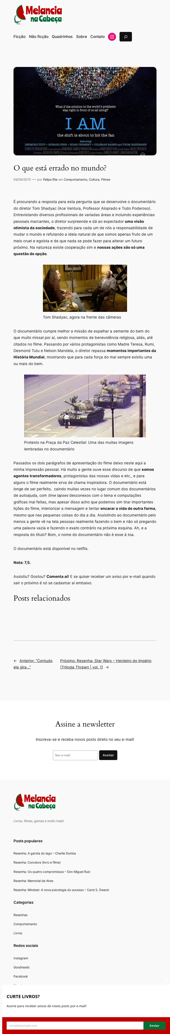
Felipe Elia (50, 179)
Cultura (94, 179)
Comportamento (75, 179)
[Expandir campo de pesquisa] (126, 36)
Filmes (105, 179)
